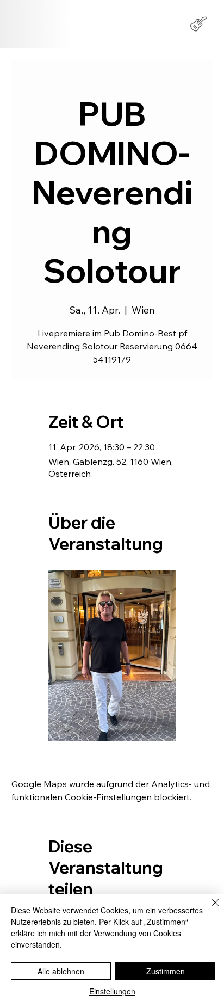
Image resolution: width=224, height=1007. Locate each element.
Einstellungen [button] (112, 991)
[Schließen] (209, 909)
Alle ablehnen (61, 971)
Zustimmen (165, 971)
